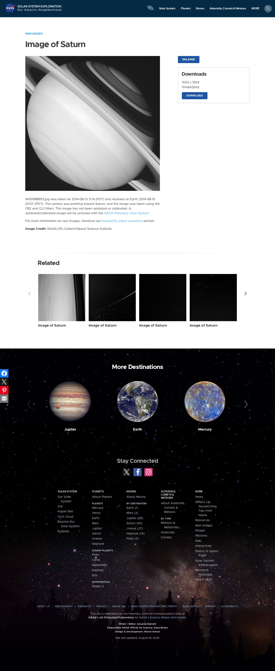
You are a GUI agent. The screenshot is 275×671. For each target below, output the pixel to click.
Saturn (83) (134, 523)
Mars (95, 523)
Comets (166, 537)
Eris (94, 575)
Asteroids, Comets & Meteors (168, 494)
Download (194, 95)
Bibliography (64, 606)
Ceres (96, 559)
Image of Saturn (52, 325)
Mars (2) (132, 512)
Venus (96, 512)
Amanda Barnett (146, 624)
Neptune (98, 543)
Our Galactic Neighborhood (39, 10)
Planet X (98, 586)
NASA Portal (191, 606)
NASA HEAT (204, 579)
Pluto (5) (132, 538)
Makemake (99, 565)
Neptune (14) (135, 533)
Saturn (96, 533)
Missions (201, 535)
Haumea (97, 570)
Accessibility (229, 606)
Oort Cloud (65, 516)
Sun (60, 506)
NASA (11, 8)
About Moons (136, 496)
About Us (43, 606)
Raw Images (34, 33)
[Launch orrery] (150, 9)
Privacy (102, 606)
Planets (98, 491)
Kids (198, 540)
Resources (202, 520)
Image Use (119, 606)
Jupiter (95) (134, 518)
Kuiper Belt (65, 511)
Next (246, 293)
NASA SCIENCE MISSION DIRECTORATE (154, 606)
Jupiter (70, 429)
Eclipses (63, 531)
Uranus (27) (134, 528)
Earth (137, 429)
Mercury (205, 429)
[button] (255, 8)
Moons (131, 491)
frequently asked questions (122, 220)
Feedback (84, 606)
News (199, 496)
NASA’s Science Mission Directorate (162, 617)
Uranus (97, 538)
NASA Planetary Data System (126, 213)
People (200, 530)
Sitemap (210, 606)
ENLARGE (188, 59)
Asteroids (168, 532)
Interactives (203, 545)
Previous (29, 293)
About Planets (102, 496)
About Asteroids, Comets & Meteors (173, 508)
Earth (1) (132, 507)
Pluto (95, 554)
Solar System (67, 491)
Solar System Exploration (39, 5)
